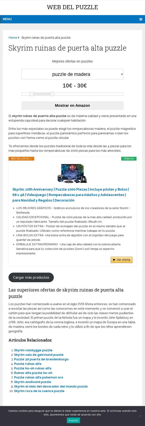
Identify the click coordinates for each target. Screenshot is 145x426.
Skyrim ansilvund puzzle (32, 382)
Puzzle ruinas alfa (27, 364)
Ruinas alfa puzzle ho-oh (33, 373)
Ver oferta (123, 259)
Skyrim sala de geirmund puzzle (39, 355)
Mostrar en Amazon (72, 105)
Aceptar (73, 420)
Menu (7, 19)
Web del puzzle (72, 7)
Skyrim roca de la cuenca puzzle (39, 391)
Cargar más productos (31, 277)
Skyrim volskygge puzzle (33, 350)
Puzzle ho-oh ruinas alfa (32, 368)
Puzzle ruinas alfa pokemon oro (38, 377)
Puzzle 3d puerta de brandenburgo (41, 359)
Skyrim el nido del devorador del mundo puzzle (51, 386)
